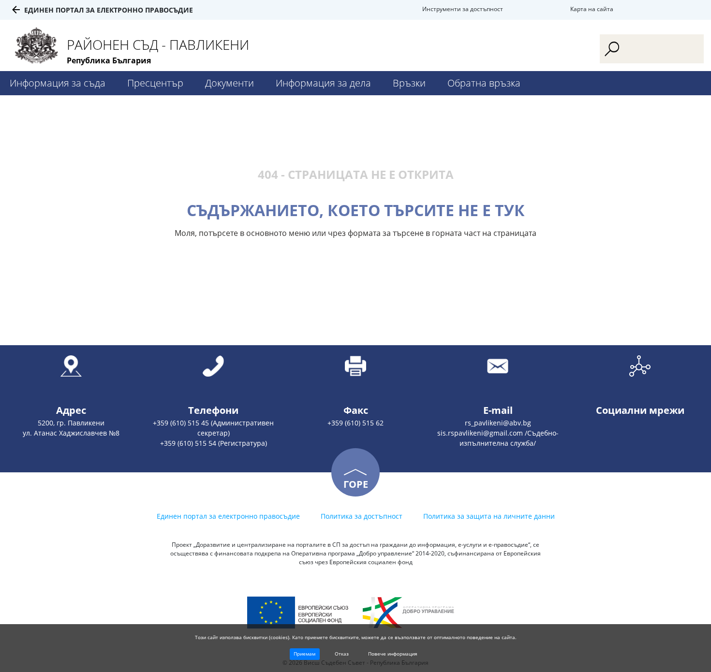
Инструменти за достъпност (462, 9)
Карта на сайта (591, 9)
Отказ (342, 653)
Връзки (409, 82)
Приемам (304, 653)
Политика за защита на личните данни (489, 516)
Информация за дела (323, 82)
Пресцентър (155, 82)
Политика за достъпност (361, 516)
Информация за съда (57, 82)
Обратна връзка (483, 82)
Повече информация (392, 653)
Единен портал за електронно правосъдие (108, 10)
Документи (229, 82)
